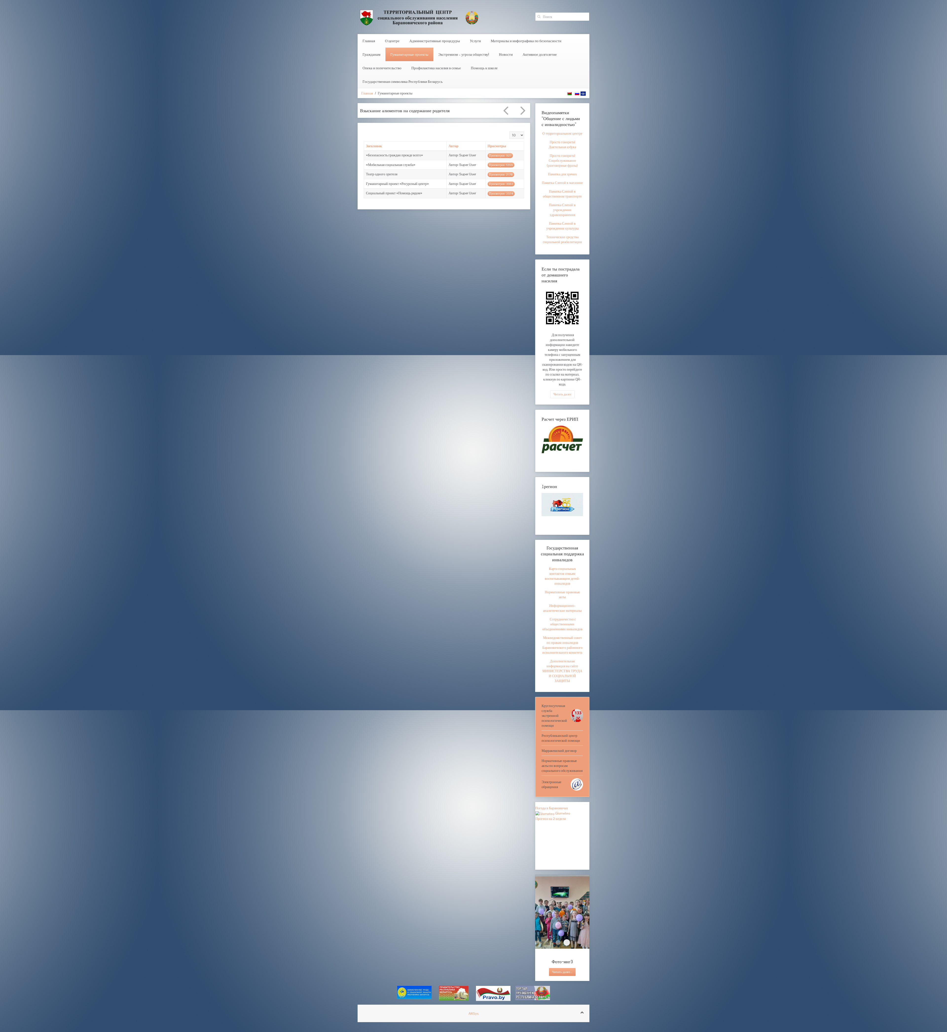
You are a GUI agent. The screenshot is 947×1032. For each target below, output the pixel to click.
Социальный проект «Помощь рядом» (394, 195)
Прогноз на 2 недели (550, 818)
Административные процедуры (434, 40)
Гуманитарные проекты (409, 54)
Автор (453, 148)
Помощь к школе (484, 68)
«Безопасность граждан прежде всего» (394, 157)
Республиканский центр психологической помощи (561, 738)
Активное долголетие (540, 54)
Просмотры (497, 148)
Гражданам (372, 54)
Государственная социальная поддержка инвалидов (562, 553)
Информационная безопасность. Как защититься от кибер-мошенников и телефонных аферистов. (428, 111)
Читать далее (562, 394)
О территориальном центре (562, 133)
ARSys (474, 1015)
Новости (506, 54)
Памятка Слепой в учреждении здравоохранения (562, 210)
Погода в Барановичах (551, 808)
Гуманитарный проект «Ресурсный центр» (397, 185)
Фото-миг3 (566, 942)
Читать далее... (562, 972)
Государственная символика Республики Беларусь (403, 81)
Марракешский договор (559, 750)
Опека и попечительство (382, 68)
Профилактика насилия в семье (436, 68)
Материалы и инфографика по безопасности (526, 40)
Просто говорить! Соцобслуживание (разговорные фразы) (562, 160)
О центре (392, 40)
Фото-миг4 (558, 942)
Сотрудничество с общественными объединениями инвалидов (562, 624)
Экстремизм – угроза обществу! (463, 54)
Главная (369, 40)
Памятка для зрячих (562, 174)
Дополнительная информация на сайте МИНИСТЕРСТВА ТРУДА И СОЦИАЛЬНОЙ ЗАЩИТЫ (562, 671)
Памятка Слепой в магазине (562, 183)
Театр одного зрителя (381, 176)
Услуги (475, 40)
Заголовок (374, 148)
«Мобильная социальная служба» (390, 166)
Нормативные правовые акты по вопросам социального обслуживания (562, 766)
